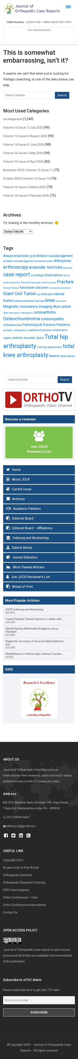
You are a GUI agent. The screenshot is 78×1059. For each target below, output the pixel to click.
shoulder (29, 338)
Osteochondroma (21, 318)
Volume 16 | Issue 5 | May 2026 (23, 153)
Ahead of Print (22, 587)
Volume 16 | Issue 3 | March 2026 (24, 187)
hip (38, 294)
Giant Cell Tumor (19, 293)
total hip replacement (49, 347)
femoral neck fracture (43, 282)
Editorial (25, 282)
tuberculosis (67, 356)
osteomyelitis (52, 319)
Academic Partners (27, 509)
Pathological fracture (39, 325)
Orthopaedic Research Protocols (24, 882)
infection (47, 294)
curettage (37, 275)
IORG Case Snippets (16, 890)
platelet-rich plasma (39, 330)
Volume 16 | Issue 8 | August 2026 (25, 136)
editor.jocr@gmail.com (21, 826)
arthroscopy (15, 267)
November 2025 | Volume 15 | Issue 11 (28, 170)
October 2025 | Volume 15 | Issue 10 (26, 178)
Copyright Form (13, 860)
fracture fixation (11, 288)
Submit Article (22, 548)
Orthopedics (26, 313)
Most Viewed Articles (28, 567)
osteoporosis (12, 325)
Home (16, 470)
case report (16, 274)
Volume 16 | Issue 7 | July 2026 (23, 127)
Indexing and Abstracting (31, 538)
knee (50, 300)
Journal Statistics (24, 557)
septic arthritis (13, 338)
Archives (18, 499)
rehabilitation (60, 330)
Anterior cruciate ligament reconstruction (28, 261)
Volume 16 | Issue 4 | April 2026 (23, 161)
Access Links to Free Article (21, 867)
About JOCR (21, 479)
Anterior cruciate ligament (54, 256)
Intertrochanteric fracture (29, 300)
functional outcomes (60, 288)
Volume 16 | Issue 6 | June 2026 (23, 144)
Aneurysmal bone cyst (19, 256)
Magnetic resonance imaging (27, 306)
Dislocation (53, 275)
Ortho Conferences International (24, 905)
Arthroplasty (62, 261)
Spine (40, 338)
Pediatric (63, 325)
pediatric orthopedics (15, 330)
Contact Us (10, 912)
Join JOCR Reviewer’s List (30, 577)
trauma (54, 356)
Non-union (62, 306)
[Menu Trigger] (68, 6)
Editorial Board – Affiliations (32, 528)
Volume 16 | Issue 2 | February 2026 (26, 195)
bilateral (67, 267)
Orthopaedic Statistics (17, 875)
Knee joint (61, 301)
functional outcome (34, 288)
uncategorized (12, 119)
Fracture (65, 281)
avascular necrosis (45, 267)
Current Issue (21, 489)
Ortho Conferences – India (20, 897)
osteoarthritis (45, 312)
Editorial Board (22, 518)
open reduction (11, 313)
